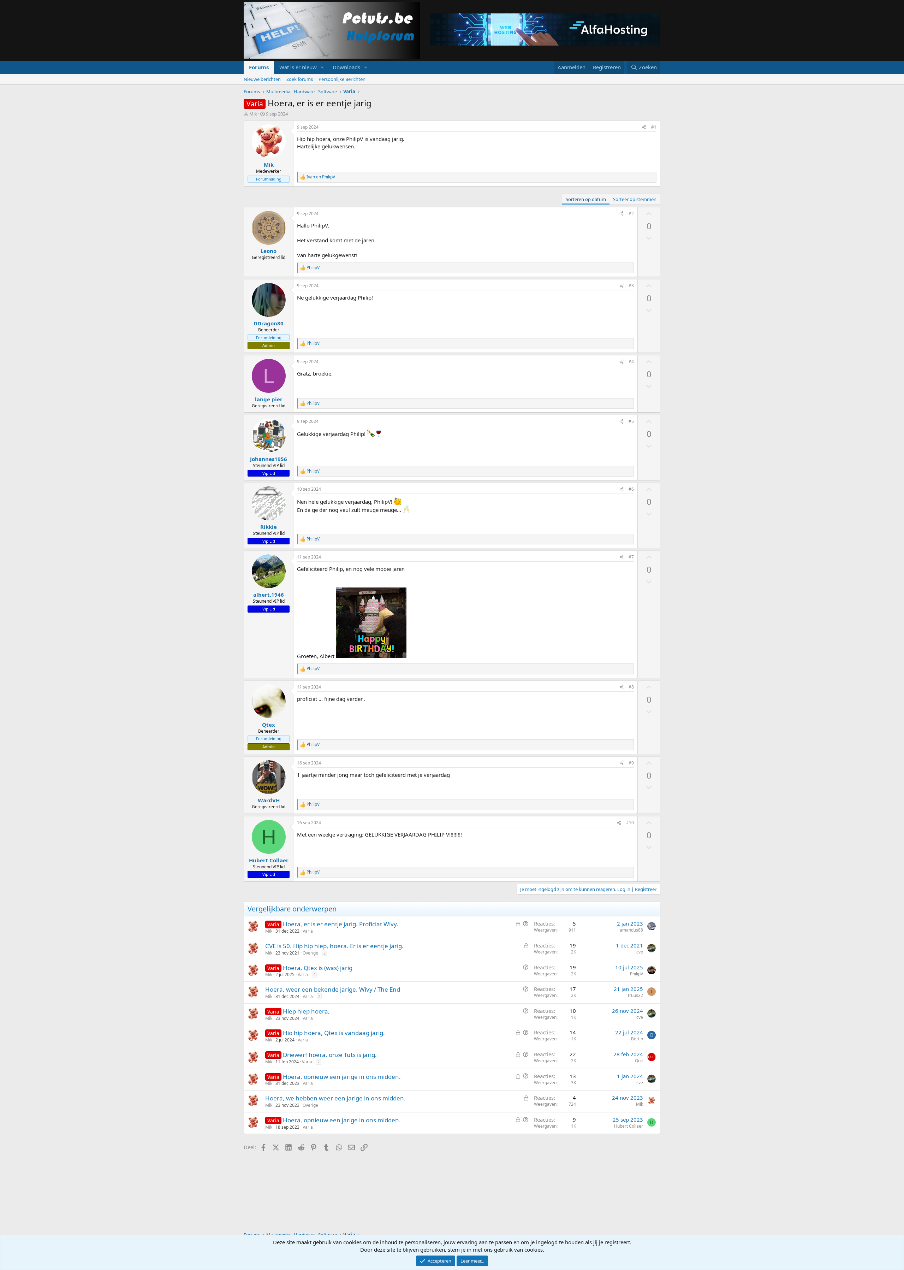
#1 (653, 127)
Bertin (637, 1039)
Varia (308, 931)
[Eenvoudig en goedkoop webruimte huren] (545, 30)
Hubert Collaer (628, 1126)
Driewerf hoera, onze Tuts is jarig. (330, 1055)
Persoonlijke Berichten (342, 79)
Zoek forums (299, 79)
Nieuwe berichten (262, 79)
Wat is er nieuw (298, 67)
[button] (322, 67)
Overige (310, 953)
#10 (630, 823)
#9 (631, 763)
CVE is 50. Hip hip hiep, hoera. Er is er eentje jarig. (334, 946)
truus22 (635, 995)
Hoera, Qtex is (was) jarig (317, 968)
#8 (631, 687)
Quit (639, 1061)
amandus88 (631, 930)
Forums (259, 67)
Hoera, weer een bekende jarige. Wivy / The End (332, 989)
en (321, 177)
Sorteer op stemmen (634, 199)
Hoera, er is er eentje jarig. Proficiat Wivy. (340, 924)
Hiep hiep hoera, (306, 1011)
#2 (631, 214)
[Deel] (644, 127)
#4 (631, 362)
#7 (631, 557)
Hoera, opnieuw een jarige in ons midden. (342, 1077)
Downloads (346, 67)
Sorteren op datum (586, 199)
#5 (631, 421)
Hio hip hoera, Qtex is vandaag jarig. (334, 1033)
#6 (631, 489)
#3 (631, 286)
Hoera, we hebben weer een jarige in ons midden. (335, 1098)
